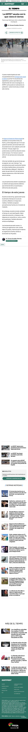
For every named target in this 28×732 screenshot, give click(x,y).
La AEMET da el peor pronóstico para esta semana (17, 455)
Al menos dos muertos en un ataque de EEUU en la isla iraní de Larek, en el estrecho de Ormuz (17, 493)
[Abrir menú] (2, 4)
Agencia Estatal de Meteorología (13, 138)
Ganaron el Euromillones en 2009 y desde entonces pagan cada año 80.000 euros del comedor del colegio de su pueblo (17, 526)
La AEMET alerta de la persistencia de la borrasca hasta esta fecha (18, 447)
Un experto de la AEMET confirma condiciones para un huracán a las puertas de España (18, 463)
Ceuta (8, 1)
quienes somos (5, 686)
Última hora (22, 4)
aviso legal (16, 689)
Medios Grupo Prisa (14, 728)
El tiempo (14, 8)
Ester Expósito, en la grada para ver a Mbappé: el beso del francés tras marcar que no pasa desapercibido (17, 549)
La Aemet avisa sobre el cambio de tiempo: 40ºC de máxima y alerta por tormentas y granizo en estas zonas (19, 670)
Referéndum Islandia (15, 1)
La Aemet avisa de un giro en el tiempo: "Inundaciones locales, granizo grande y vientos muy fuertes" (19, 659)
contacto (4, 688)
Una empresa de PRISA (14, 724)
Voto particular (24, 1)
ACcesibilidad (17, 693)
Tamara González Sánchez (17, 25)
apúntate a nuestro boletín (14, 478)
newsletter (4, 690)
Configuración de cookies (18, 685)
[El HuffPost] (9, 4)
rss (2, 692)
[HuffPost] (6, 679)
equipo (3, 684)
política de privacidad (19, 691)
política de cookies (18, 687)
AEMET (2, 244)
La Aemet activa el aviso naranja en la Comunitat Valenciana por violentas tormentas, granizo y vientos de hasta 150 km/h (18, 646)
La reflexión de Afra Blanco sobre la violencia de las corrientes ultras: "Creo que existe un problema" (17, 593)
